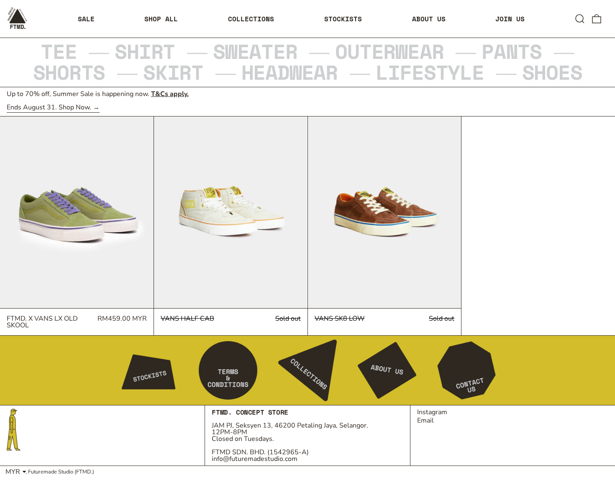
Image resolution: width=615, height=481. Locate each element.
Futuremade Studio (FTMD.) (61, 472)
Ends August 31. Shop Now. (49, 108)
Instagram (432, 412)
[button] (580, 19)
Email (425, 420)
